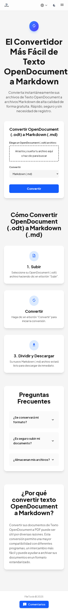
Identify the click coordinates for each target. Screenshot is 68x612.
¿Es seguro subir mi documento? (34, 441)
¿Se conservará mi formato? (34, 419)
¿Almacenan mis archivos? (34, 460)
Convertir (15, 167)
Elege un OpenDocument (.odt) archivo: (33, 142)
